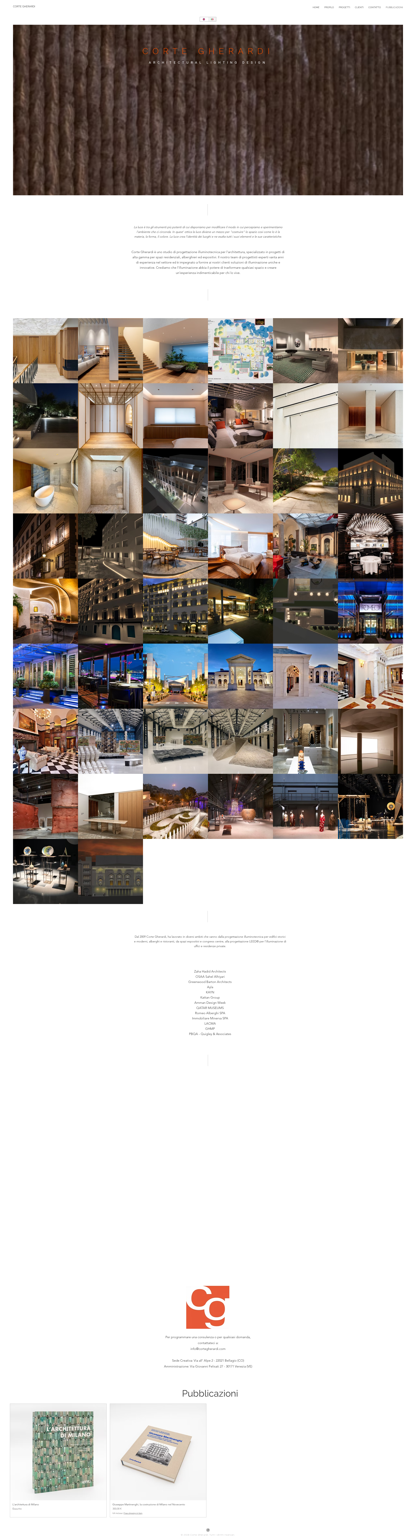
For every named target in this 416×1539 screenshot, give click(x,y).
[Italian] (212, 19)
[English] (204, 19)
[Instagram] (208, 1530)
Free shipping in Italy (133, 1513)
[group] (208, 1460)
